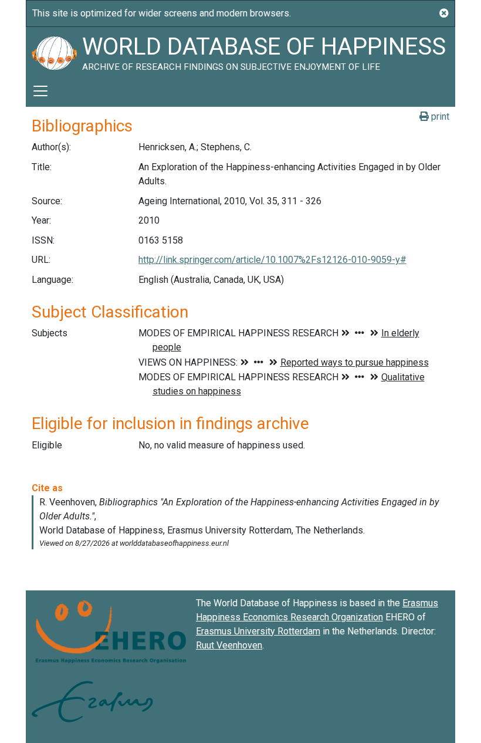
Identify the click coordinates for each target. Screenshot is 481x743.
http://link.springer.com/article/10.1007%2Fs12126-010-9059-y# (272, 259)
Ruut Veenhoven (229, 645)
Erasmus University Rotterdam (258, 631)
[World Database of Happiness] (54, 51)
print (439, 116)
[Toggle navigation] (40, 91)
